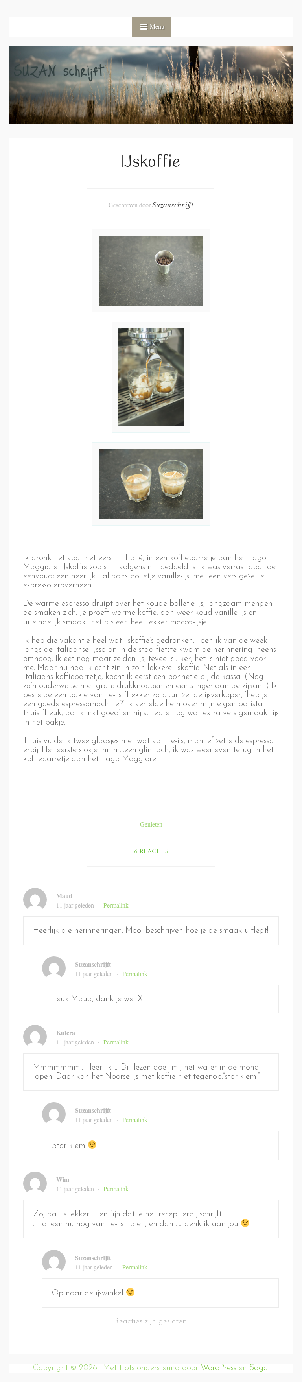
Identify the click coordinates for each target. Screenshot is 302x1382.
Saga (258, 1368)
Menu (157, 26)
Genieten (151, 824)
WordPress (218, 1368)
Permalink (116, 905)
